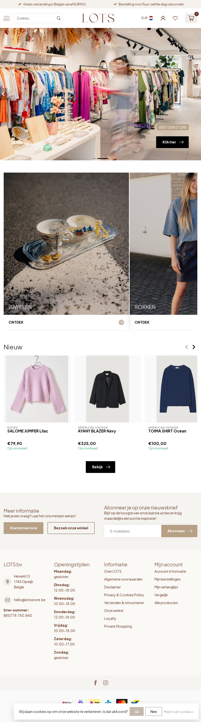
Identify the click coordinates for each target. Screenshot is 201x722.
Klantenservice (23, 528)
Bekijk (97, 467)
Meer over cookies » (179, 712)
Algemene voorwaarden (123, 579)
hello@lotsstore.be (29, 599)
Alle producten (166, 602)
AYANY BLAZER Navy (97, 431)
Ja (136, 711)
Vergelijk (161, 595)
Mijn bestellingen (167, 579)
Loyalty (110, 618)
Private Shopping (118, 626)
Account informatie (170, 571)
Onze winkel (113, 610)
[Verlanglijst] (175, 18)
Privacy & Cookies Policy (124, 595)
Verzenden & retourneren (124, 602)
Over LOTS (113, 571)
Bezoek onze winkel (71, 528)
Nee (154, 711)
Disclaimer (112, 587)
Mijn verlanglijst (166, 587)
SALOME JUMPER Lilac (27, 431)
